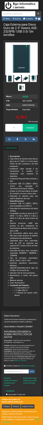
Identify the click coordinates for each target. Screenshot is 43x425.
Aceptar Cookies (27, 406)
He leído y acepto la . (20, 366)
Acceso (17, 19)
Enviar (32, 371)
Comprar (30, 127)
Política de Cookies (30, 380)
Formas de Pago (29, 383)
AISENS (25, 96)
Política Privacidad (10, 380)
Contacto (29, 19)
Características (11, 148)
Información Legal (29, 378)
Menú (7, 19)
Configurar (6, 406)
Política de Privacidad (20, 360)
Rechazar (16, 406)
